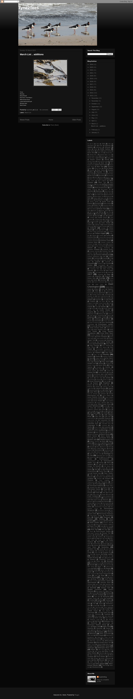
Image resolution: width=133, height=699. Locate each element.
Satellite (101, 549)
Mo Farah (89, 444)
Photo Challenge (104, 480)
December (95, 98)
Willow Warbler (91, 653)
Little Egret (93, 413)
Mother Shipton (97, 448)
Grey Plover (91, 347)
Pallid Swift (93, 475)
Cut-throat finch (94, 268)
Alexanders (99, 147)
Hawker (98, 356)
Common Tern (106, 251)
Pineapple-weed (94, 487)
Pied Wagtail (99, 484)
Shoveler (92, 564)
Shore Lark (99, 561)
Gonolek (89, 320)
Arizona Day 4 (93, 154)
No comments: (44, 110)
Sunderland (109, 598)
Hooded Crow (91, 363)
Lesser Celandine (98, 399)
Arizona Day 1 (109, 152)
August (94, 109)
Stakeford (94, 593)
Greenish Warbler (105, 342)
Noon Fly (105, 457)
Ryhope (105, 543)
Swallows (108, 600)
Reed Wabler (109, 521)
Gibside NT (108, 312)
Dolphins (89, 276)
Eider (96, 291)
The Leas (89, 607)
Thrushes (91, 609)
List (104, 411)
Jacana (91, 377)
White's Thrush (91, 644)
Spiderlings (108, 584)
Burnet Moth (100, 214)
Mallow (109, 430)
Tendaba (95, 605)
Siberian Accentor (106, 564)
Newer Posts (24, 120)
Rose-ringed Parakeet (93, 533)
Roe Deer (104, 529)
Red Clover (97, 503)
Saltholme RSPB (106, 545)
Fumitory (107, 305)
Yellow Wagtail (100, 663)
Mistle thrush (107, 443)
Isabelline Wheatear (99, 376)
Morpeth (110, 445)
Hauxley (106, 354)
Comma (108, 235)
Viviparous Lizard (94, 619)
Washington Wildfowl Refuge (96, 625)
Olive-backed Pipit (106, 464)
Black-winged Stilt (105, 189)
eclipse (96, 289)
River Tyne (108, 526)
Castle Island (103, 221)
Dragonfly (108, 276)
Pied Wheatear (109, 483)
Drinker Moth (91, 278)
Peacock (90, 476)
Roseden (89, 535)
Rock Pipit (94, 529)
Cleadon (97, 229)
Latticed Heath (104, 392)
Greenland (90, 343)
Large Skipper (109, 390)
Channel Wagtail (107, 224)
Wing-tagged (110, 653)
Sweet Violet (90, 601)
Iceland (109, 370)
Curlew (97, 267)
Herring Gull (99, 360)
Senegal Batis (95, 556)
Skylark (108, 568)
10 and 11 (90, 143)
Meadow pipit (91, 439)
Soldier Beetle (103, 577)
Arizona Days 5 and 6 (93, 156)
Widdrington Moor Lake (105, 648)
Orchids (96, 468)
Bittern (108, 179)
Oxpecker (108, 469)
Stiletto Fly (90, 594)
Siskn (102, 568)
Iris (104, 374)
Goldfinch (107, 319)
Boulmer (89, 203)
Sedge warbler (108, 554)
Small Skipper (107, 571)
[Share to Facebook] (58, 110)
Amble (95, 149)
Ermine (103, 293)
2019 (92, 78)
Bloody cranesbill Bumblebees (95, 193)
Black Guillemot (102, 180)
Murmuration (98, 450)
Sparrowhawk (91, 582)
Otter (96, 469)
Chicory (111, 226)
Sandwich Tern (92, 549)
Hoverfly (107, 367)
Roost (91, 531)
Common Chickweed (92, 240)
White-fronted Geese (93, 639)
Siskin (95, 568)
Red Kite (90, 505)
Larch (101, 390)
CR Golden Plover (92, 260)
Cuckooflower (101, 265)
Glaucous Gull (91, 313)
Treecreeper (91, 612)
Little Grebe (103, 413)
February (95, 129)
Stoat (89, 596)
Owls (101, 469)
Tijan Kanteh (99, 609)
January (94, 132)
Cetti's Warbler (106, 223)
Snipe (103, 575)
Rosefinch (98, 535)
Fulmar (99, 305)
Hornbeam (108, 363)
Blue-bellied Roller (99, 194)
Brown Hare (102, 208)
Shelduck (92, 559)
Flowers (110, 299)
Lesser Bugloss (106, 395)
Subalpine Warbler (92, 598)
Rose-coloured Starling (103, 531)
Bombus (91, 200)
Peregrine (108, 478)
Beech (91, 177)
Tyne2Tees (28, 7)
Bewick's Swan (109, 177)
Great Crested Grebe (96, 328)
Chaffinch (89, 224)
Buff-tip (101, 212)
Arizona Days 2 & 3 (105, 154)
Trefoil (99, 612)
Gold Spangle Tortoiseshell (97, 315)
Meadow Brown (106, 438)
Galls (96, 306)
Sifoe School (90, 566)
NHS (99, 457)
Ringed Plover (93, 526)
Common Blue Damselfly (105, 237)
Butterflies (89, 215)
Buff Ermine (93, 212)
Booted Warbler (94, 201)
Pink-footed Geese (93, 489)
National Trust (99, 452)
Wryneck (102, 660)
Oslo (109, 468)
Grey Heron (109, 344)
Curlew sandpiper (107, 267)
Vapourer (89, 617)
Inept (110, 372)
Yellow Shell (103, 662)
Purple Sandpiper (92, 496)
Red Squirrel (99, 505)
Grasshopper (90, 324)
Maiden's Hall (107, 429)
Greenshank (99, 344)
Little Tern (108, 416)
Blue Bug (108, 193)
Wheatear (100, 632)
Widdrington (91, 648)
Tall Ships (104, 601)
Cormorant (97, 258)
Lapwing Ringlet (93, 390)
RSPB (95, 538)
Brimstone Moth (107, 205)
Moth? (89, 448)
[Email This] (53, 110)
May (93, 118)
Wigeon (93, 649)
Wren (95, 660)
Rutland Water (96, 543)
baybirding (103, 677)
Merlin (104, 441)
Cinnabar (103, 228)
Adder (100, 145)
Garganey (90, 312)
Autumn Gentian (95, 159)
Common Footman (106, 242)
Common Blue (91, 237)
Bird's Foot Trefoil (94, 179)
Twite (89, 616)
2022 (92, 70)
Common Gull (91, 244)
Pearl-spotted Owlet (100, 476)
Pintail (105, 489)
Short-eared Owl (108, 563)
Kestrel (95, 383)
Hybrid (101, 370)
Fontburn (92, 301)
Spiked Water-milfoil (99, 586)
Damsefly (90, 270)
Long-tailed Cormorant (105, 422)
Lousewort (104, 425)
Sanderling (104, 547)
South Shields (109, 579)
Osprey (89, 469)
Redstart (90, 519)
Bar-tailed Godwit (102, 165)
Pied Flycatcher (103, 482)
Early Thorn (99, 284)
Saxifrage (92, 550)
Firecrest (98, 299)
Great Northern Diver (100, 329)
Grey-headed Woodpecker (103, 349)
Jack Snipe (99, 377)
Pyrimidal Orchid (91, 497)
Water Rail (106, 626)
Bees (96, 177)
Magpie (89, 429)
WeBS (89, 630)
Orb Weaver (107, 466)
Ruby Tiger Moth (103, 538)
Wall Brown (98, 621)
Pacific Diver (103, 471)
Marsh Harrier (105, 434)
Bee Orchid (92, 175)
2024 (92, 64)
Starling (101, 593)
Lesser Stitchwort (101, 402)
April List (99, 150)
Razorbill (97, 501)
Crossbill (108, 263)
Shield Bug (90, 561)
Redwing (102, 519)
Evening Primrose (97, 294)
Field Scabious (97, 298)
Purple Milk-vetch (106, 494)
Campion (92, 217)
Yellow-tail (104, 665)
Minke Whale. (97, 443)
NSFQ (109, 462)
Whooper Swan (92, 646)
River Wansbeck (91, 528)
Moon (96, 445)
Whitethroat (100, 644)
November (95, 101)
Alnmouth (108, 147)
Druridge (102, 278)
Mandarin (90, 432)
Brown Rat (96, 210)
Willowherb (101, 653)
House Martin (102, 365)
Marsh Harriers (92, 436)
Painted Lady (97, 473)
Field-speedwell (107, 298)
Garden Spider (107, 308)
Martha (89, 437)
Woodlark (96, 658)
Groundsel (108, 350)
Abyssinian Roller (92, 145)
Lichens (99, 407)
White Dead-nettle (105, 633)
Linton (109, 409)
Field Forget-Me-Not (102, 296)
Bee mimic (110, 173)
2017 (92, 84)
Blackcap (99, 191)
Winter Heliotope (94, 654)
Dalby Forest (106, 268)
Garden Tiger (91, 310)
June (93, 115)
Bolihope (111, 198)
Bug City (108, 212)
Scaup (89, 552)
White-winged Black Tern (103, 642)
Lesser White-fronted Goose (102, 404)
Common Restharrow (104, 247)
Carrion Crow (109, 219)
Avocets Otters (91, 161)
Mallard (103, 430)
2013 (92, 95)
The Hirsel (108, 605)
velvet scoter (98, 617)
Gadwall (89, 306)
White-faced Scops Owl (104, 637)
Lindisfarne (107, 407)
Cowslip (105, 258)
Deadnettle (100, 274)
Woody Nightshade (106, 658)
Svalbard (92, 600)
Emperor (108, 291)
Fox (109, 301)
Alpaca (89, 149)
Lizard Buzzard (91, 418)
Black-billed (99, 184)
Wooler (89, 660)
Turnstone (98, 614)
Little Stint (98, 416)
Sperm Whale (99, 584)
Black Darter (90, 180)
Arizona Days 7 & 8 (106, 156)
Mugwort (89, 450)
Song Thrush (97, 579)
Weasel (108, 628)
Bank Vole (104, 163)
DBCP (89, 274)
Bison (102, 179)
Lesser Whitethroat (93, 406)
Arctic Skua (91, 152)
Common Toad (91, 253)
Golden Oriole (101, 317)
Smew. (96, 575)
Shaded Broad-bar (93, 557)
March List (28, 112)
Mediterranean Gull (106, 439)
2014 (92, 93)
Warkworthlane (106, 623)
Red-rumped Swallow (96, 515)
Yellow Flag (110, 660)
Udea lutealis (98, 616)
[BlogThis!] (55, 110)
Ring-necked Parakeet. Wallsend (104, 524)
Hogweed (96, 361)
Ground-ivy (101, 350)
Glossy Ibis (102, 313)
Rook (111, 529)
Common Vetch (102, 253)
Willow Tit (107, 651)
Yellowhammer (96, 667)
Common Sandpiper (93, 249)
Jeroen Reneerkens (95, 381)
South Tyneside (94, 580)
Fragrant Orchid (91, 303)
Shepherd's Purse (104, 559)
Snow (109, 575)
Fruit (110, 303)
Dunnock (103, 280)
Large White (93, 392)
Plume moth (107, 491)
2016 (92, 87)
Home (51, 120)
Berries (101, 177)
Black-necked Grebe (98, 185)
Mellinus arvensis (94, 441)
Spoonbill (93, 587)
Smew (89, 575)
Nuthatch (90, 464)
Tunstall (89, 614)
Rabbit (89, 499)
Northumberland (104, 459)
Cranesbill (107, 261)
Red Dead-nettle (107, 503)
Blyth (89, 198)
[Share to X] (56, 110)
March (94, 123)
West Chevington (103, 630)
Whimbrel (110, 632)
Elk (102, 291)
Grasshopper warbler (105, 324)
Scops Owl (97, 552)
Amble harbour (105, 149)
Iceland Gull (91, 372)
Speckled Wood (105, 582)
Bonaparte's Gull (101, 200)
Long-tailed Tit (92, 425)
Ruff (98, 542)
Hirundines (108, 360)
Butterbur (108, 214)
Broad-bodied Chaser (107, 207)
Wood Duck (104, 654)
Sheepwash (110, 557)
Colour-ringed (100, 233)
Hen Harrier (109, 358)
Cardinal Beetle (99, 219)
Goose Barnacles (108, 320)
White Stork (90, 635)
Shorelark (110, 561)
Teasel (101, 603)
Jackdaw (108, 377)
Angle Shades (91, 150)
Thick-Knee (98, 607)
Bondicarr (110, 200)
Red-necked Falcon (102, 512)
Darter (109, 272)
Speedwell (90, 584)
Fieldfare (90, 299)
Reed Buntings (99, 520)
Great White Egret (106, 333)
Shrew (98, 564)
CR (110, 258)
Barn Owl (100, 166)
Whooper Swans (104, 646)
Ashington (101, 158)
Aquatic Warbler (107, 150)
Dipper (108, 274)
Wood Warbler (100, 656)
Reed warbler (94, 522)
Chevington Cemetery (101, 226)
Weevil (94, 630)
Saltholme (96, 545)
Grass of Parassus (94, 322)
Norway (101, 462)
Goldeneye (98, 319)
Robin (111, 528)
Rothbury (100, 536)
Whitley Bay (108, 644)
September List (106, 556)
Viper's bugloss (109, 617)
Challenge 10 (97, 224)
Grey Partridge (94, 345)
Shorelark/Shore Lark (96, 563)
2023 (92, 67)
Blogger (77, 695)
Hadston (98, 352)
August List (110, 157)
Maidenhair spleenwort (93, 430)
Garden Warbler (105, 310)
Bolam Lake (103, 198)
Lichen (105, 406)
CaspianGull (93, 221)
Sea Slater (90, 554)
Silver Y (100, 566)
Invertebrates (97, 374)
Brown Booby (92, 208)
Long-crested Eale (92, 420)
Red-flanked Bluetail (103, 510)
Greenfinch (110, 340)
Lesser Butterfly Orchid (94, 397)
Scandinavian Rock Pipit (104, 550)
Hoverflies (99, 367)
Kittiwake (89, 384)
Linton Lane (90, 411)
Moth (110, 446)
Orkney (103, 468)
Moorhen (103, 445)
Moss (98, 446)
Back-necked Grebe (102, 161)
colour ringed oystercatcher (96, 231)
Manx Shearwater (100, 432)
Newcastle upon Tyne (102, 455)
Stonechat (106, 596)
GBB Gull (99, 312)
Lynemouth (107, 427)
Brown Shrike (104, 210)
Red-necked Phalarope (106, 513)
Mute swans (90, 452)
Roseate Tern (106, 533)
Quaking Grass (107, 497)
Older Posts (76, 120)
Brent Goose (107, 203)
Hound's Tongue (91, 365)
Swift (97, 602)
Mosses (104, 446)
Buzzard (97, 215)
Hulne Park (98, 369)
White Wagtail (99, 635)
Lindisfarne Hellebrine (93, 409)
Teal (94, 603)
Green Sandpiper (102, 336)
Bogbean (95, 198)
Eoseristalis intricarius (93, 292)
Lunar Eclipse (98, 427)
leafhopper (103, 393)
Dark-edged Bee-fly (100, 272)
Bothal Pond (106, 201)
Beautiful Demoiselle (101, 173)
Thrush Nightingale (108, 607)
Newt (111, 455)
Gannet (93, 308)
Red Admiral (104, 501)
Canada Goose (102, 217)
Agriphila (90, 147)
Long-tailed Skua (106, 423)
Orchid (89, 468)
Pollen (103, 492)
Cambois (110, 215)
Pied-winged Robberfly (96, 485)
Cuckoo (89, 265)
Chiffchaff (93, 228)
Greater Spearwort (96, 335)
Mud (110, 448)
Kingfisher (106, 383)
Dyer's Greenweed (99, 281)
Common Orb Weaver (99, 246)
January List (105, 379)
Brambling (98, 203)
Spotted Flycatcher (94, 589)
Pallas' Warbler (108, 473)
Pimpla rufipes (109, 485)
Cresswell (90, 263)
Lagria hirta (90, 388)
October (94, 104)
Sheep (103, 557)
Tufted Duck (107, 612)
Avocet (107, 159)
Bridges (89, 205)
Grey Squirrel (103, 347)
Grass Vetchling (106, 322)
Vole (104, 619)
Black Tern (102, 182)
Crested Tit (100, 263)
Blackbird (90, 191)
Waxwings (99, 628)
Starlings (108, 593)
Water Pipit (96, 626)
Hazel (91, 358)
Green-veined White (101, 338)
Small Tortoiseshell (105, 573)
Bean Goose (101, 170)
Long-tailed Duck (92, 423)
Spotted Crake (105, 587)
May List (96, 437)
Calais (103, 215)
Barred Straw (97, 168)
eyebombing (108, 294)
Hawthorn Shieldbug (108, 356)
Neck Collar (109, 452)
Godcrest (110, 313)
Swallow (100, 600)
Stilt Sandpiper (99, 595)
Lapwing (110, 388)
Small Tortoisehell (92, 573)
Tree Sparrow (106, 610)
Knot (96, 385)
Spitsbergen (110, 586)
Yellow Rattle (93, 662)
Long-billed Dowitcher (104, 418)
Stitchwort (108, 594)
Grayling (93, 326)
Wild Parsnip (98, 651)
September (95, 106)
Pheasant (90, 480)
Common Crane (105, 240)
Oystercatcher (91, 471)
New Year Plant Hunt (95, 453)
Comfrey (101, 235)
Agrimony (108, 145)
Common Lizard (101, 244)
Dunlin (95, 280)
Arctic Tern (100, 152)
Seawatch (98, 554)
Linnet (103, 409)
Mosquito (92, 446)
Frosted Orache (102, 303)
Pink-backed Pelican (105, 487)
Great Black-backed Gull (105, 326)
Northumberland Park (93, 460)
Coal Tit (103, 230)
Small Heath (98, 571)
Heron (91, 360)
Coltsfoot (94, 235)
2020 (92, 76)
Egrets (103, 289)
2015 (92, 90)
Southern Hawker (105, 580)
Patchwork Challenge (105, 475)
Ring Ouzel (90, 524)
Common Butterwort (92, 239)
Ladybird (97, 386)
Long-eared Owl (106, 420)
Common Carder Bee (105, 239)
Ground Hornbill (91, 350)
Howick (89, 369)
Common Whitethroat (103, 254)
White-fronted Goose (107, 639)
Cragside (97, 261)
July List (106, 381)
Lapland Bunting (101, 388)
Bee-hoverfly (110, 175)
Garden (99, 308)
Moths (104, 448)
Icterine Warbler (102, 372)
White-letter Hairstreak (96, 640)
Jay (112, 379)
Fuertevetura (90, 305)
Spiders (89, 586)
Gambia (103, 306)
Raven (91, 501)
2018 (92, 81)
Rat (112, 499)
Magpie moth (97, 429)
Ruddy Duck (101, 540)
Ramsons (105, 499)
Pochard (89, 492)
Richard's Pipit (107, 522)
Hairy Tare (97, 354)
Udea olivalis (107, 616)
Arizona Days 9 (91, 157)
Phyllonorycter (91, 482)
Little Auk (110, 411)
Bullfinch (90, 214)
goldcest (109, 315)
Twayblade (107, 614)
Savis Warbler (109, 549)
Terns (101, 605)
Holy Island (106, 361)
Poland (97, 492)
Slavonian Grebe (92, 570)
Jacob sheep (90, 379)
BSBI (112, 210)
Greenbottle (101, 340)
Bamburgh (95, 163)
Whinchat (93, 633)
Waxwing (90, 628)
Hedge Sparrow (100, 358)
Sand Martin (91, 547)
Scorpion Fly (107, 552)
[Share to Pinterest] (60, 110)
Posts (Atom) (55, 125)
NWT (97, 464)
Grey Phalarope (106, 345)
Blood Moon (108, 191)
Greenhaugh (93, 342)
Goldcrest (90, 317)
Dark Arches (99, 270)
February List (91, 296)
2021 (92, 73)
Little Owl (98, 415)
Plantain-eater (96, 491)
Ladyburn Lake (107, 386)
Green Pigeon (91, 336)
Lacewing (104, 384)
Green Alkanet (107, 335)
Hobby (89, 361)
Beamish (92, 170)
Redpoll (96, 517)
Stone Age (97, 596)
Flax (105, 299)
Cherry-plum (90, 226)
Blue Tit (89, 194)
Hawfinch (90, 356)
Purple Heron (95, 494)
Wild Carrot (101, 649)
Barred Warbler (108, 168)
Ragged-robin (96, 499)
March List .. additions (32, 54)
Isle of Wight (110, 376)
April (93, 121)
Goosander (97, 320)
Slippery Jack (103, 570)
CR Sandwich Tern (104, 260)
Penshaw (99, 478)
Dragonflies (98, 276)
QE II (99, 498)
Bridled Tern (97, 205)
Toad (106, 609)
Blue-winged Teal (99, 196)
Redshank (107, 517)
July (93, 112)
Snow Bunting (92, 577)
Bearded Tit (100, 172)
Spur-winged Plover (101, 591)
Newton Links (92, 457)
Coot (104, 256)
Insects (89, 374)
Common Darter (92, 242)
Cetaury (96, 222)
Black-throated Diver (101, 187)
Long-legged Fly (91, 422)
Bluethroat (108, 196)
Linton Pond (98, 411)
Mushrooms (108, 450)
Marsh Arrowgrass (94, 434)
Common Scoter (108, 249)
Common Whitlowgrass (93, 256)
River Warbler (103, 528)
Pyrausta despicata (106, 496)
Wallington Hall (108, 621)
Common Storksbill (95, 251)
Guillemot (89, 352)
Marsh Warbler (105, 436)
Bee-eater (101, 175)
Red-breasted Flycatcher (101, 506)
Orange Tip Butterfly (94, 466)
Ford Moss (102, 301)
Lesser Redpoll (97, 400)
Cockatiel (110, 229)
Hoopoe (101, 363)
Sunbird (102, 598)
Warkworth (94, 623)
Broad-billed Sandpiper (93, 207)
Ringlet (102, 526)
